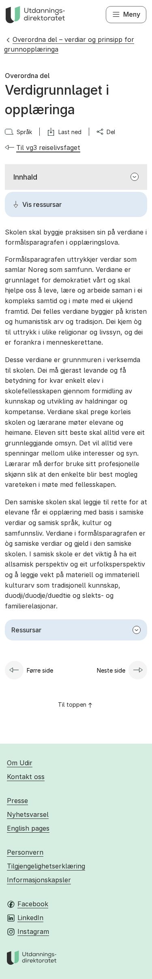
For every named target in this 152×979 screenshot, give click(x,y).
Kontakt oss (26, 777)
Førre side (40, 670)
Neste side (111, 670)
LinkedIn (30, 918)
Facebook (32, 904)
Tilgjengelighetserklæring (46, 866)
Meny (131, 14)
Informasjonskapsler (39, 880)
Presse (17, 801)
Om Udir (19, 763)
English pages (28, 828)
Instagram (33, 931)
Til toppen (72, 704)
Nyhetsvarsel (28, 814)
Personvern (25, 852)
